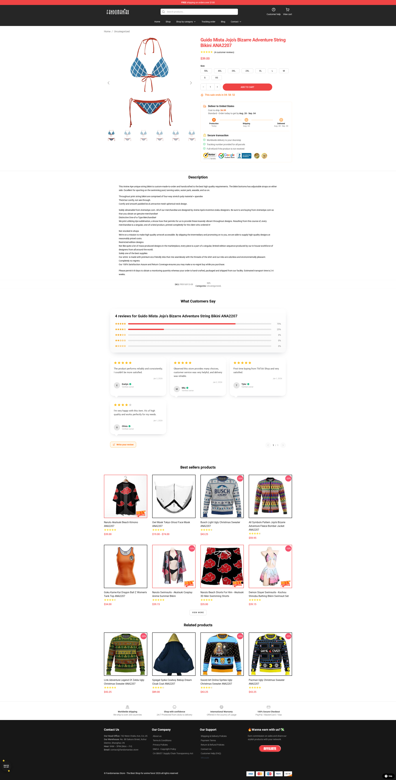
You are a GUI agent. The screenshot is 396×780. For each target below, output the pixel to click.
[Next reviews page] (283, 445)
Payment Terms (208, 740)
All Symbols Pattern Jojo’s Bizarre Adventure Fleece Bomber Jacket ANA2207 (267, 526)
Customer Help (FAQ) (211, 753)
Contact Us (206, 749)
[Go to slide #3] (143, 135)
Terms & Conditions (162, 740)
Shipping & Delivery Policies (214, 736)
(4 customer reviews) (224, 52)
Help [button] (390, 776)
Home (107, 31)
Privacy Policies (160, 745)
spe (208, 283)
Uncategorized (122, 31)
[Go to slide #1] (111, 135)
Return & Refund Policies (212, 745)
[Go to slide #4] (159, 135)
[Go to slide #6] (191, 135)
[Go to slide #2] (127, 135)
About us (157, 736)
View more (198, 612)
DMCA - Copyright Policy (164, 749)
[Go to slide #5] (175, 135)
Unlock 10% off (6, 766)
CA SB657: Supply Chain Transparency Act (173, 753)
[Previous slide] (108, 83)
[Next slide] (190, 83)
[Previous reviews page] (268, 445)
